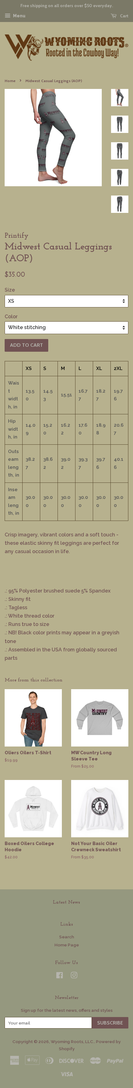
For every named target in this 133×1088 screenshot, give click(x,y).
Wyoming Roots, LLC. (72, 1041)
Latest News (66, 902)
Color (11, 316)
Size (10, 290)
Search (66, 936)
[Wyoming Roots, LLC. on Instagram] (74, 976)
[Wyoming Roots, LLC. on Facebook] (59, 976)
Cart (123, 16)
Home (10, 80)
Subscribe (110, 1023)
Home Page (66, 944)
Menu (18, 15)
